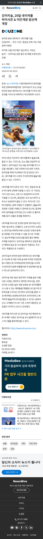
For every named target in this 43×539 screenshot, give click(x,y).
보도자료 (21, 497)
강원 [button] (12, 449)
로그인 (9, 535)
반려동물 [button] (14, 443)
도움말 (21, 514)
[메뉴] (3, 8)
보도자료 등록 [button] (21, 490)
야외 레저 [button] (33, 443)
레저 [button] (23, 443)
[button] (3, 76)
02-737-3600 (22, 519)
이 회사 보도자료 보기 (11, 428)
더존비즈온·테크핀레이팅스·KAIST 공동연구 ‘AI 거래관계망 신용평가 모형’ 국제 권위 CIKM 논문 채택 (29, 410)
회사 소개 (16, 535)
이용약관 (25, 535)
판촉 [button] (5, 449)
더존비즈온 (7, 67)
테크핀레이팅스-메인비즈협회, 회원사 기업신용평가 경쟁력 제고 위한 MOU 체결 (29, 421)
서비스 (21, 503)
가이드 (21, 508)
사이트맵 (33, 535)
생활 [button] (5, 443)
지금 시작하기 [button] (10, 472)
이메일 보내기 (8, 352)
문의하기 (21, 523)
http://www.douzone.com (23, 328)
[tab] (21, 497)
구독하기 (36, 400)
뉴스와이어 (12, 83)
